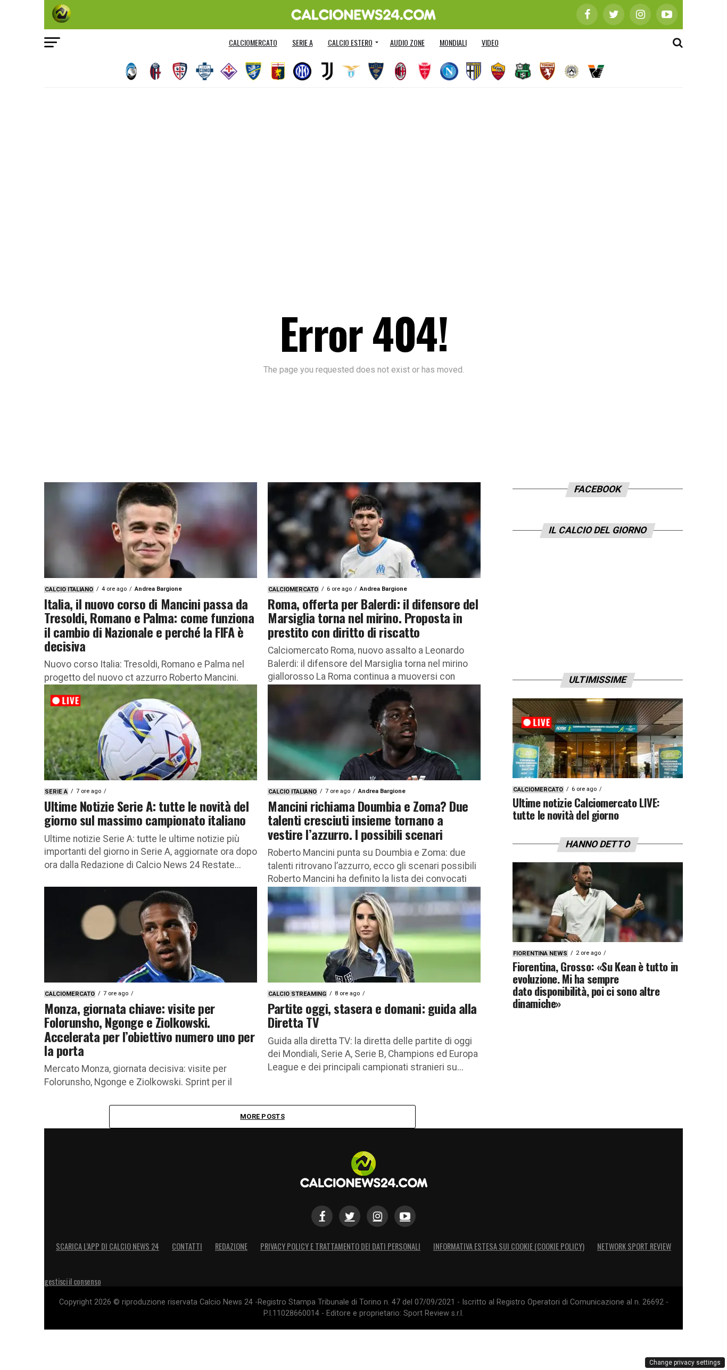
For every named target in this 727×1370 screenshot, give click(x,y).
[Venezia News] (596, 71)
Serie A (302, 42)
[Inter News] (302, 71)
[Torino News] (547, 71)
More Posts (262, 1116)
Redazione (231, 1246)
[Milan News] (400, 71)
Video (490, 42)
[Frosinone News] (253, 71)
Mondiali (453, 42)
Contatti (187, 1246)
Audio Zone (407, 42)
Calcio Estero (350, 42)
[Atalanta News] (131, 71)
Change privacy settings (685, 1362)
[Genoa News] (278, 71)
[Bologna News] (155, 71)
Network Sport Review (634, 1246)
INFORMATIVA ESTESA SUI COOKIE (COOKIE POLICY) (508, 1246)
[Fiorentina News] (229, 71)
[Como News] (204, 71)
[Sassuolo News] (522, 71)
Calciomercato (253, 42)
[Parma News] (473, 71)
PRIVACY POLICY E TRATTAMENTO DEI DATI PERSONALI (340, 1246)
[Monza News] (424, 71)
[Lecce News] (375, 71)
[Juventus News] (327, 71)
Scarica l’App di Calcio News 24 (107, 1246)
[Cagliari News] (180, 71)
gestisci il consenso (72, 1281)
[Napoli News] (449, 71)
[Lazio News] (351, 71)
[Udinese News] (571, 71)
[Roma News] (498, 71)
